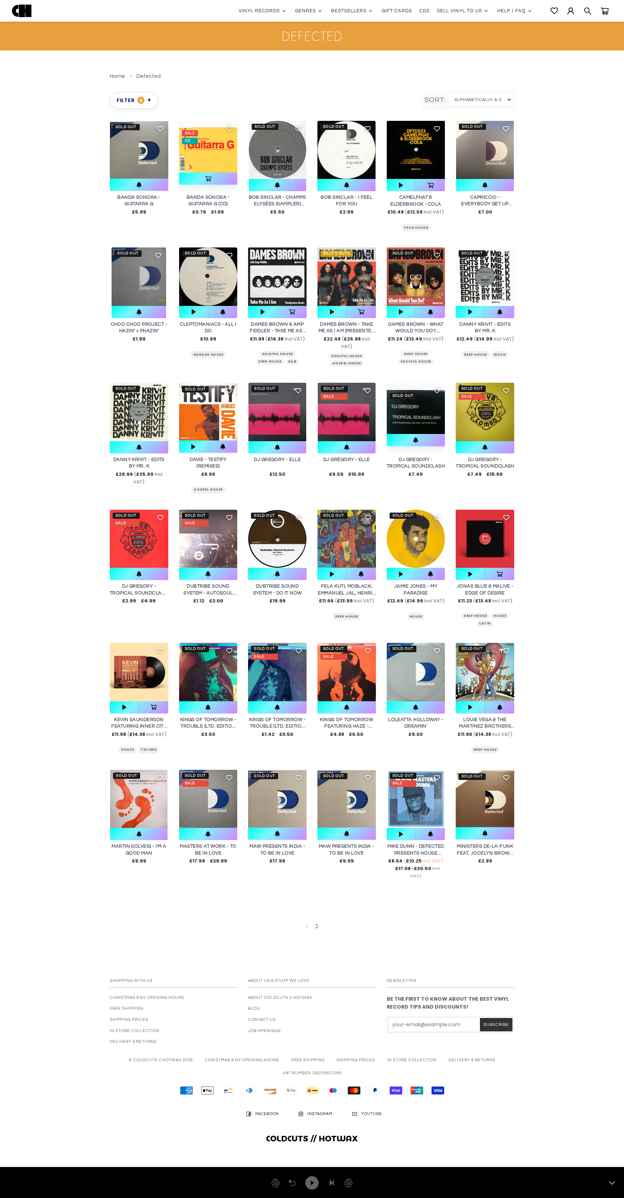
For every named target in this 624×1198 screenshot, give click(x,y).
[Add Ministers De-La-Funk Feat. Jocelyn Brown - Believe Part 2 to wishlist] (506, 778)
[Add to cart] (208, 178)
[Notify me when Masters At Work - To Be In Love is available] (208, 834)
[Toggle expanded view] (612, 1183)
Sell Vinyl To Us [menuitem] (459, 10)
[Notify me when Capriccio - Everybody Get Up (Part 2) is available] (485, 185)
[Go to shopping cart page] (604, 11)
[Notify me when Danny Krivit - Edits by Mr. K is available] (499, 312)
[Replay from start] (292, 1182)
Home (117, 76)
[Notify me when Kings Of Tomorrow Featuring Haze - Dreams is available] (346, 707)
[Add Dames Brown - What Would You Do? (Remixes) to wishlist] (437, 255)
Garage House (208, 354)
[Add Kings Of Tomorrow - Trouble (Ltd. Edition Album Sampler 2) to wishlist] (299, 651)
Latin (485, 623)
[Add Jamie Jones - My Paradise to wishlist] (437, 518)
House (416, 616)
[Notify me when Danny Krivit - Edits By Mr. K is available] (139, 447)
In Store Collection (134, 1031)
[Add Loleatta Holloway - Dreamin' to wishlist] (437, 651)
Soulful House (277, 354)
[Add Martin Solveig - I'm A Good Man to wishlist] (160, 778)
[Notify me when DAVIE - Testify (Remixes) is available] (222, 446)
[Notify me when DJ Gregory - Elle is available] (277, 447)
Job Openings (264, 1031)
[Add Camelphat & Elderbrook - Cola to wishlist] (437, 129)
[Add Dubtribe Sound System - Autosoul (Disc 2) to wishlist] (229, 518)
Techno (148, 749)
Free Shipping (126, 1008)
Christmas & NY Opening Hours (147, 998)
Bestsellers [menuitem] (349, 10)
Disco (500, 354)
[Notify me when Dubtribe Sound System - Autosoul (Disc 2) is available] (208, 574)
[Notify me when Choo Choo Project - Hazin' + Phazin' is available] (139, 312)
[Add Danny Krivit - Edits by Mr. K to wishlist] (506, 255)
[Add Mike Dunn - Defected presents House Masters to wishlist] (437, 778)
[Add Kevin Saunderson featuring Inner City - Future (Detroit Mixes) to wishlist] (160, 651)
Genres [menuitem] (305, 10)
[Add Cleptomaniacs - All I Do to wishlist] (229, 255)
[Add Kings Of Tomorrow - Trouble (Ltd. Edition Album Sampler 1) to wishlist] (229, 651)
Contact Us (262, 1020)
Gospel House (346, 363)
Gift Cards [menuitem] (397, 10)
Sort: (436, 100)
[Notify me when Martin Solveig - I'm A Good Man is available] (139, 834)
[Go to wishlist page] (554, 11)
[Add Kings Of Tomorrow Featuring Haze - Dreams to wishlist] (368, 651)
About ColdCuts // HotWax (280, 998)
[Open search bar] (587, 11)
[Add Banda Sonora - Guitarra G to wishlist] (160, 129)
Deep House (269, 361)
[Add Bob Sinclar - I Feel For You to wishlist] (368, 129)
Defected (148, 76)
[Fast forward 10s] (348, 1182)
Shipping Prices (129, 1020)
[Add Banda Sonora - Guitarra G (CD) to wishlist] (229, 129)
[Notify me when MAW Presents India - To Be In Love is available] (277, 834)
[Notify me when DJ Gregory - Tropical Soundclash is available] (416, 440)
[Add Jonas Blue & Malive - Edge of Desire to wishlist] (506, 518)
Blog (254, 1008)
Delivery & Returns (133, 1042)
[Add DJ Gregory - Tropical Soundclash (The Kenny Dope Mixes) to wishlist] (160, 518)
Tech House (416, 227)
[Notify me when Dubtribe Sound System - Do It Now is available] (277, 574)
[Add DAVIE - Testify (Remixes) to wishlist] (229, 391)
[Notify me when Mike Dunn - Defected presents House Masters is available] (430, 834)
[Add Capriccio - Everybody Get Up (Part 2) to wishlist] (506, 129)
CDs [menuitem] (424, 10)
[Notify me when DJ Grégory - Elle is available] (346, 447)
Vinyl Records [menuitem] (259, 10)
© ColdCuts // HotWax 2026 (161, 1060)
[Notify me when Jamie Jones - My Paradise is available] (430, 574)
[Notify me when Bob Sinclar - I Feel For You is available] (346, 185)
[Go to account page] (570, 11)
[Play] (312, 1183)
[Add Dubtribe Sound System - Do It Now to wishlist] (299, 518)
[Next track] (332, 1182)
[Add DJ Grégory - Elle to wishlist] (368, 391)
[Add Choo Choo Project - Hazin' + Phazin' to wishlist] (158, 255)
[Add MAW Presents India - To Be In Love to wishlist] (299, 778)
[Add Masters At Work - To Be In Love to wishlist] (229, 778)
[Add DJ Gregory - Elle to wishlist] (298, 391)
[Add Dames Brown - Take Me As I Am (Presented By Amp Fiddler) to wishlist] (368, 255)
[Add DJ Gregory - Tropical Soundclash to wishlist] (437, 391)
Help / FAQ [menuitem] (511, 10)
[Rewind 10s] (275, 1182)
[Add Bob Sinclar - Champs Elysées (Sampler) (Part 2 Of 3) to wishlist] (298, 129)
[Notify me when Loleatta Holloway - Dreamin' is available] (416, 707)
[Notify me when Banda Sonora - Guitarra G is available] (139, 185)
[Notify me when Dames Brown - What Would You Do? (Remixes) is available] (430, 312)
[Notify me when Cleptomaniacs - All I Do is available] (222, 312)
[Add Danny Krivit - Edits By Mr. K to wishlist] (160, 391)
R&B (292, 361)
